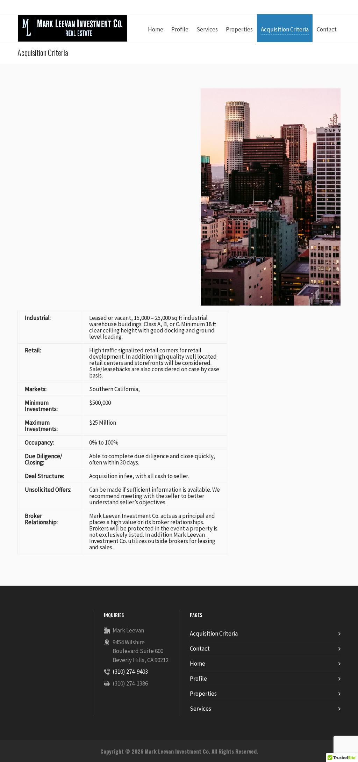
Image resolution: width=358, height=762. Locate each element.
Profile (198, 678)
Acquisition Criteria (214, 633)
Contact (200, 648)
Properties (203, 693)
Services (200, 708)
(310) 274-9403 (130, 671)
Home (197, 663)
